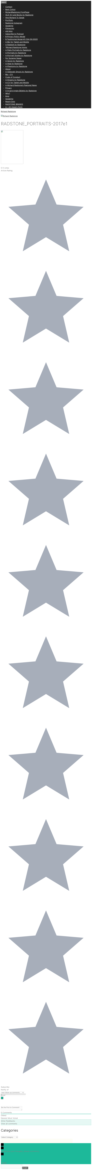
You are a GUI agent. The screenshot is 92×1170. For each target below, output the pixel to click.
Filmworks (9, 28)
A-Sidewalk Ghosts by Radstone (19, 72)
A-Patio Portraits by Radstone (18, 50)
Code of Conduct (12, 77)
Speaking (9, 26)
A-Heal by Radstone (13, 63)
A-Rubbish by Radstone (15, 45)
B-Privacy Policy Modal (15, 36)
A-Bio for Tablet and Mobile (17, 42)
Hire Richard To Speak (14, 17)
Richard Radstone (8, 111)
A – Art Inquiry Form (13, 107)
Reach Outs (10, 101)
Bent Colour (10, 9)
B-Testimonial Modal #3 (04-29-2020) (21, 39)
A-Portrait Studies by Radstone (18, 55)
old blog (8, 31)
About (8, 69)
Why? (7, 93)
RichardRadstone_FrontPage (17, 12)
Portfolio (9, 20)
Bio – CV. (9, 74)
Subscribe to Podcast (14, 34)
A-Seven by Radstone (14, 61)
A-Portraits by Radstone (15, 53)
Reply (4, 1163)
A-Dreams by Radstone (15, 80)
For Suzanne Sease (13, 58)
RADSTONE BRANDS (14, 104)
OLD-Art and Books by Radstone (19, 15)
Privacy (8, 88)
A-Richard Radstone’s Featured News (21, 85)
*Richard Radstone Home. (16, 47)
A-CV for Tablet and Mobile (17, 82)
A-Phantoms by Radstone (16, 66)
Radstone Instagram (13, 23)
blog (7, 96)
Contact (8, 7)
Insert (25, 1168)
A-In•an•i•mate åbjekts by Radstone (21, 91)
